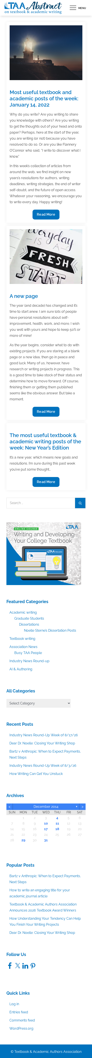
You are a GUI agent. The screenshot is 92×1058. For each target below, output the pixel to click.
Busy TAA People (28, 653)
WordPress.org (21, 1028)
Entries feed (18, 1012)
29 (23, 840)
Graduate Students (29, 618)
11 (57, 823)
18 (57, 829)
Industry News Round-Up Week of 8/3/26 (42, 766)
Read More (46, 216)
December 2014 (46, 807)
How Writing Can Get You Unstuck (36, 774)
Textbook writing (22, 639)
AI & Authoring (20, 669)
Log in (14, 1004)
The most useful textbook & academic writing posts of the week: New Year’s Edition (45, 441)
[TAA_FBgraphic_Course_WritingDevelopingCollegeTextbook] (43, 553)
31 (46, 840)
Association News (23, 647)
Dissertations (29, 624)
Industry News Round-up (29, 661)
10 (46, 823)
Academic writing (23, 612)
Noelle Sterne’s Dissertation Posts (50, 630)
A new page (24, 296)
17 (46, 829)
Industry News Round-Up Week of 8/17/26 (43, 735)
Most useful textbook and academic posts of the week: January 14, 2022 (44, 98)
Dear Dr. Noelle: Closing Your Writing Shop (42, 743)
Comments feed (22, 1020)
